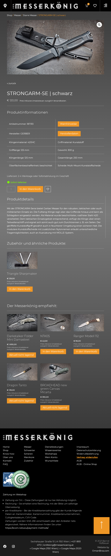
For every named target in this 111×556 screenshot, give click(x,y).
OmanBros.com (100, 550)
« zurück (11, 83)
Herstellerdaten (69, 133)
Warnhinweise (68, 124)
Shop (9, 15)
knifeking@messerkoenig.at (58, 545)
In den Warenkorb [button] (19, 289)
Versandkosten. (59, 101)
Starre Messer (30, 15)
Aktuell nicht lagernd (21, 355)
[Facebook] (4, 546)
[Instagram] (13, 546)
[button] (99, 24)
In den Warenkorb (30, 189)
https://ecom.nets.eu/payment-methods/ (27, 528)
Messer (17, 15)
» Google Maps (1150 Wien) (44, 548)
